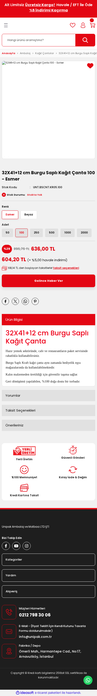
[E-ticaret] (48, 692)
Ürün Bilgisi (14, 319)
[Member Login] (83, 25)
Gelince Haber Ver (48, 281)
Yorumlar (12, 395)
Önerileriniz (14, 425)
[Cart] (92, 25)
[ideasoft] (25, 693)
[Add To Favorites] (90, 66)
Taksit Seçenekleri (20, 410)
